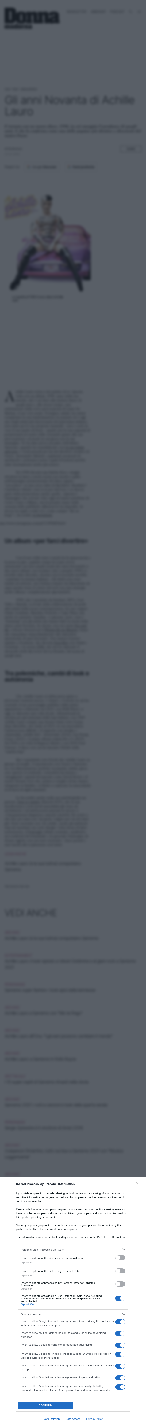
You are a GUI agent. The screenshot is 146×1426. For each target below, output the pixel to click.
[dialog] (73, 1301)
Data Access (73, 1418)
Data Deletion (51, 1418)
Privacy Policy (94, 1418)
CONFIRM (46, 1405)
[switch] (120, 1257)
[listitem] (73, 1249)
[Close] (138, 1184)
